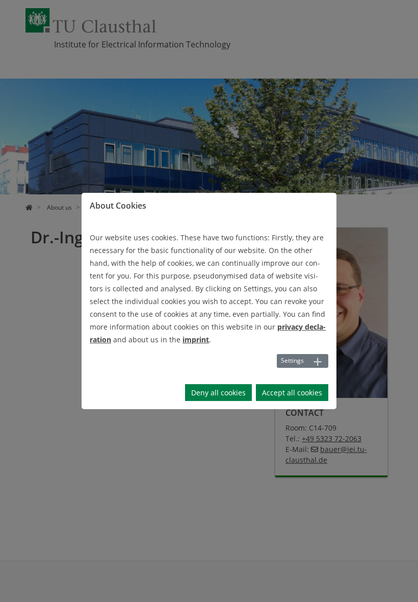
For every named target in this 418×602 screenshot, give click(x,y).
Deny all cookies (218, 392)
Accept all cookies (292, 392)
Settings (292, 360)
